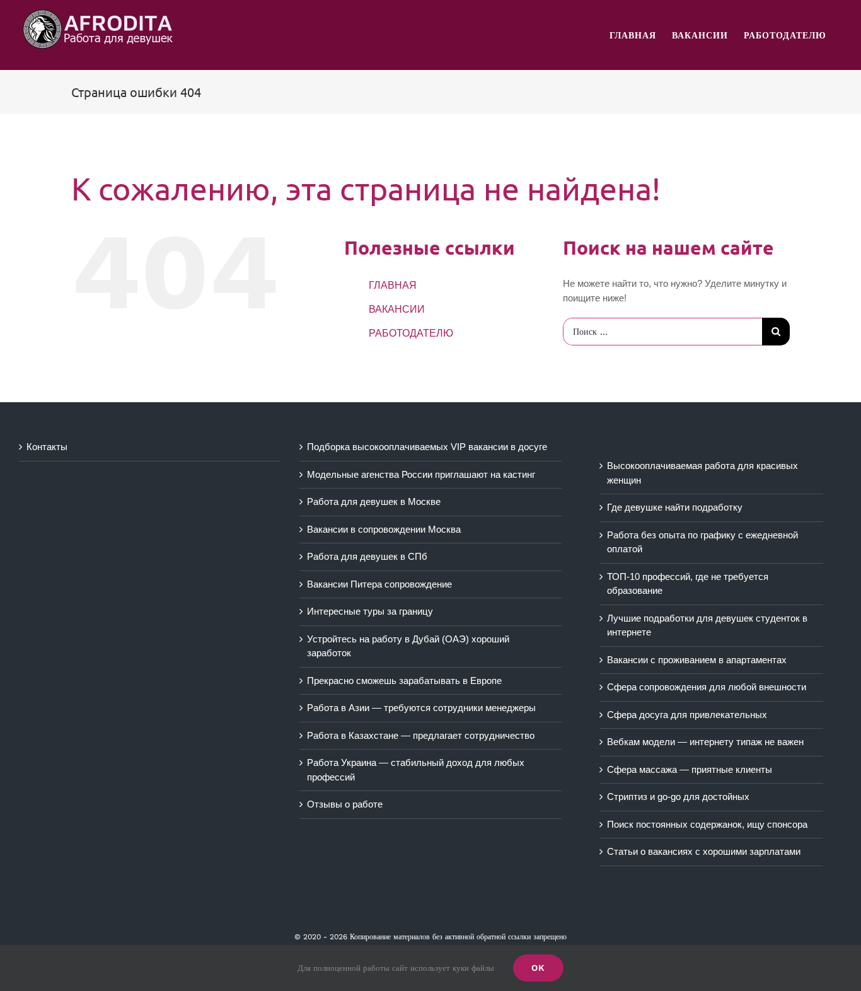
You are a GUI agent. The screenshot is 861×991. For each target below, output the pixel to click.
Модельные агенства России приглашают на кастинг (421, 474)
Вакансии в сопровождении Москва (384, 529)
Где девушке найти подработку (675, 507)
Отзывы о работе (345, 804)
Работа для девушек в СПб (367, 556)
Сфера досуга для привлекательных (687, 714)
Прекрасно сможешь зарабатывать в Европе (404, 680)
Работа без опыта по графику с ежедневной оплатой (702, 542)
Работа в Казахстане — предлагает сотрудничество (421, 735)
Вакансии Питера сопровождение (379, 584)
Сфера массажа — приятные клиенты (689, 769)
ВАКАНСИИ (397, 309)
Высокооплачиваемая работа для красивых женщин (702, 472)
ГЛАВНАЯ (393, 285)
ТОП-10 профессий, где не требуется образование (687, 583)
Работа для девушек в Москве (374, 501)
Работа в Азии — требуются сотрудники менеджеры (421, 707)
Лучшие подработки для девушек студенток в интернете (707, 625)
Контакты (46, 446)
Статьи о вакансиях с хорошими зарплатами (703, 851)
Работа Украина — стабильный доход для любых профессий (415, 769)
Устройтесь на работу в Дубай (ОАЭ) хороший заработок (408, 646)
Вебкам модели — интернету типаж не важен (705, 741)
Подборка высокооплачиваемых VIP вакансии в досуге (427, 446)
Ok (538, 968)
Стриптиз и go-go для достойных (678, 796)
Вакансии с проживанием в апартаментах (697, 659)
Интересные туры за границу (370, 611)
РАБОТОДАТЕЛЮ (411, 333)
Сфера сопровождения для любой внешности (706, 686)
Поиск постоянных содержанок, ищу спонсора (707, 824)
